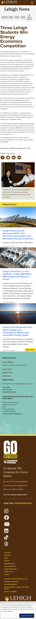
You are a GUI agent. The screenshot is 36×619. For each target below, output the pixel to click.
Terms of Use (8, 572)
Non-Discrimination (10, 584)
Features (5, 16)
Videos (10, 16)
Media (23, 16)
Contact (7, 561)
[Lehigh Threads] (7, 544)
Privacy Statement (8, 611)
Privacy (6, 574)
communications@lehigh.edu (12, 414)
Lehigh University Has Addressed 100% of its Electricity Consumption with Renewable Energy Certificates (18, 234)
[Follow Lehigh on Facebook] (7, 518)
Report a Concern (10, 592)
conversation (23, 503)
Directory (7, 555)
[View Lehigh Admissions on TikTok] (7, 538)
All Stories (29, 16)
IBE (21, 124)
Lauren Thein (6, 369)
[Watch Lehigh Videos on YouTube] (7, 525)
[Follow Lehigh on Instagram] (7, 512)
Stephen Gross (7, 372)
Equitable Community (11, 582)
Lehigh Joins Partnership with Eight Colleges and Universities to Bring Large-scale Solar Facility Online (17, 331)
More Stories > (30, 350)
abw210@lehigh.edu (9, 392)
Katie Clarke (6, 376)
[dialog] (18, 610)
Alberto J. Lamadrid (17, 79)
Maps (6, 558)
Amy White (6, 387)
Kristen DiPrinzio (8, 362)
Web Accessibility (10, 566)
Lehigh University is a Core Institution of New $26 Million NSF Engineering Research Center (17, 275)
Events (17, 16)
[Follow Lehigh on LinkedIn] (7, 531)
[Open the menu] (32, 2)
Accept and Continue (26, 616)
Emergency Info (9, 564)
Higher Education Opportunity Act (16, 579)
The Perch (7, 553)
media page (21, 384)
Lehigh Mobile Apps (10, 569)
